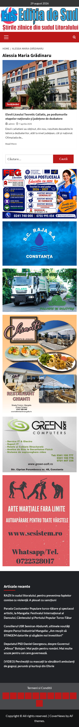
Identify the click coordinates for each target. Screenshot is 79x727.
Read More (10, 143)
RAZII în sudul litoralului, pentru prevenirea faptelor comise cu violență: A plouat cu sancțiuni (37, 598)
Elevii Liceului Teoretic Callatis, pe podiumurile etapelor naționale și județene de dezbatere (36, 116)
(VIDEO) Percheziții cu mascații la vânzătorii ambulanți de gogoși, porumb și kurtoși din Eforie (39, 664)
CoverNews (57, 716)
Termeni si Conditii (39, 688)
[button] (6, 36)
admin (11, 124)
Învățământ (13, 104)
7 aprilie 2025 (25, 124)
